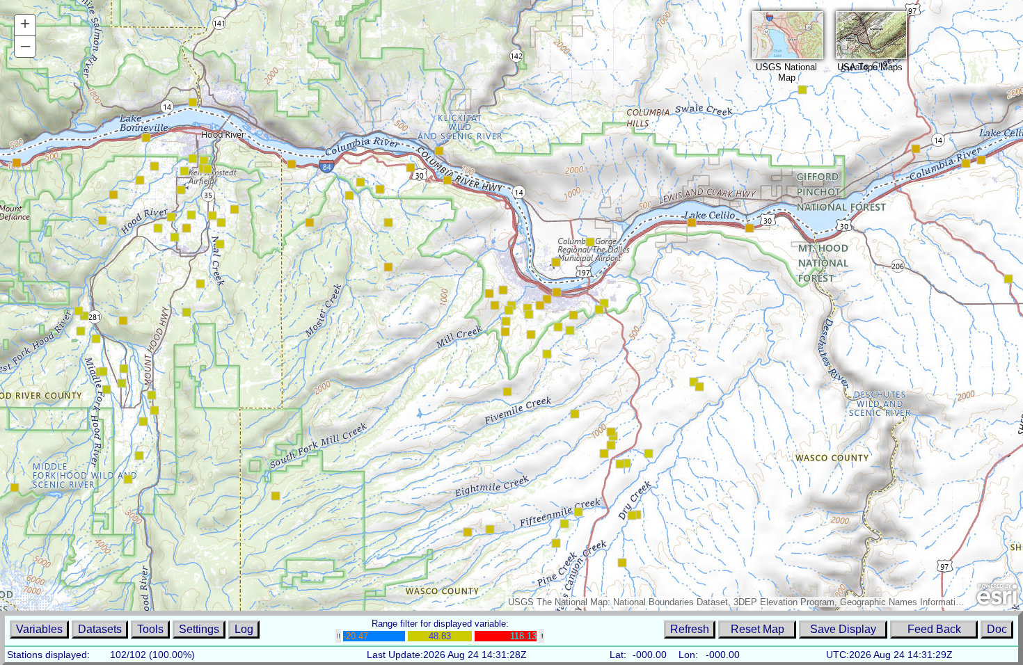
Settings (199, 629)
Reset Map (757, 629)
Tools (150, 629)
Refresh (689, 629)
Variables (39, 629)
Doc (997, 629)
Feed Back (934, 629)
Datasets (100, 629)
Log (244, 629)
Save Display (843, 629)
